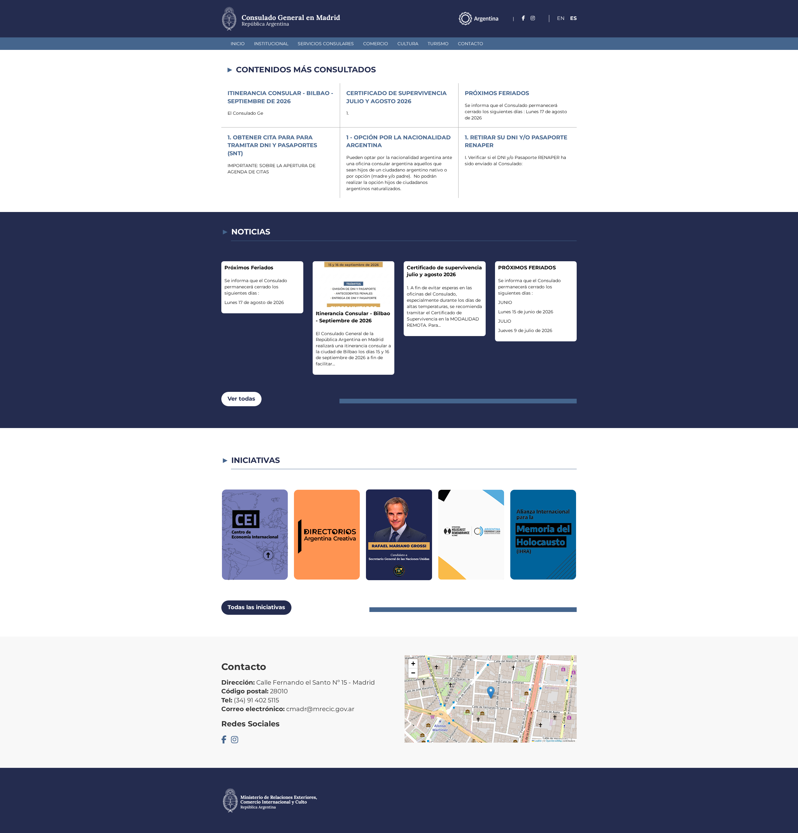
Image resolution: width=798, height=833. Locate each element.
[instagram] (533, 18)
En (561, 18)
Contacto (470, 43)
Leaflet (537, 740)
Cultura (407, 43)
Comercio (375, 43)
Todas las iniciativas (256, 607)
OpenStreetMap (554, 740)
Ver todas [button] (241, 398)
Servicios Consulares (326, 43)
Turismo (438, 43)
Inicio (238, 43)
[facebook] (523, 18)
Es (573, 18)
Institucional (271, 43)
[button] (491, 692)
